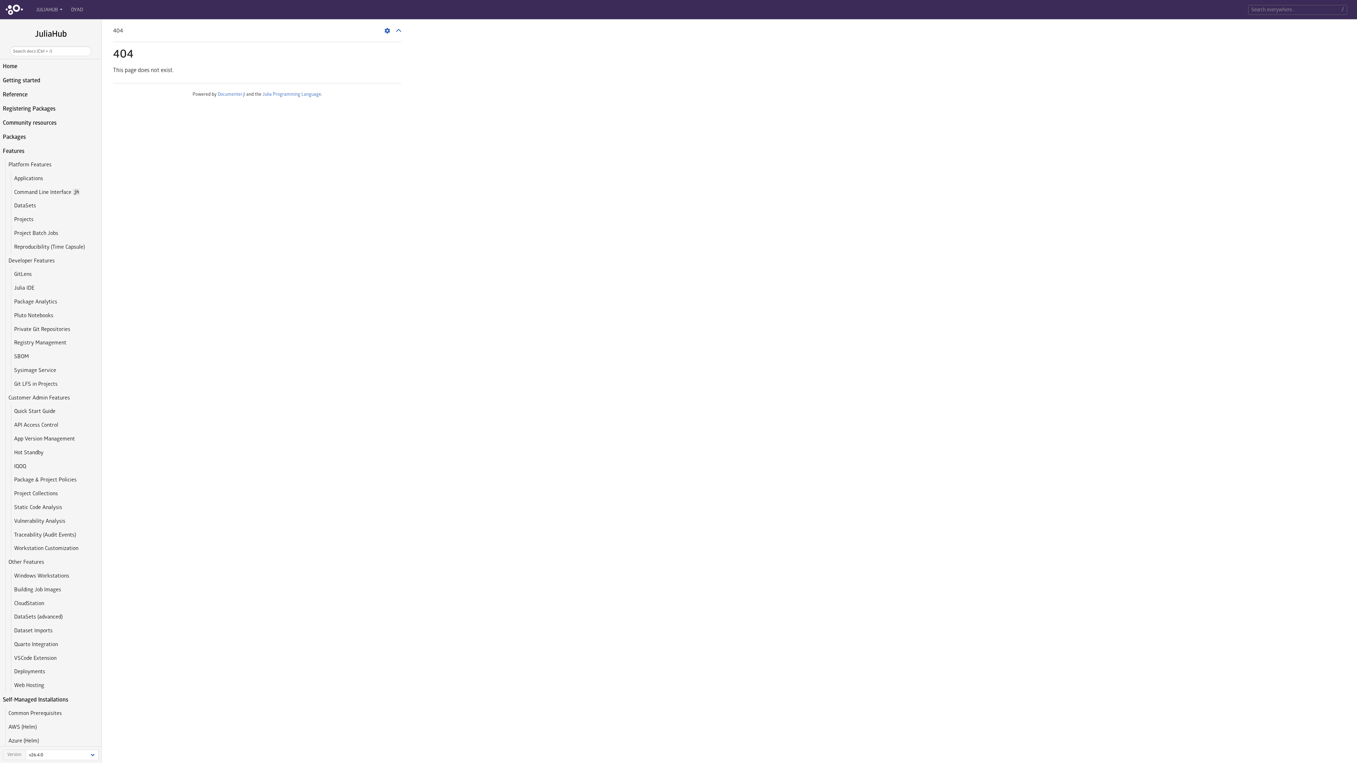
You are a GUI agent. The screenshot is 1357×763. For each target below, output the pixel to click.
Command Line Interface (46, 192)
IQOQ (20, 466)
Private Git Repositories (42, 329)
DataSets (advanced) (38, 617)
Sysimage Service (35, 370)
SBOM (21, 356)
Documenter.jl (231, 94)
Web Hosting (29, 685)
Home (10, 66)
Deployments (29, 671)
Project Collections (36, 493)
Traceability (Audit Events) (45, 535)
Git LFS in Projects (36, 384)
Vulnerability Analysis (39, 521)
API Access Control (36, 425)
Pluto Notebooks (33, 315)
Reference (15, 94)
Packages (14, 137)
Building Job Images (37, 589)
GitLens (23, 274)
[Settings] (387, 31)
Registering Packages (29, 108)
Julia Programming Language (292, 94)
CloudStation (29, 603)
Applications (28, 178)
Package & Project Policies (45, 480)
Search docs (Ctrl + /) (32, 51)
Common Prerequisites (35, 713)
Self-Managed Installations (35, 699)
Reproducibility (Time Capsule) (49, 247)
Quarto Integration (36, 644)
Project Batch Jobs (36, 233)
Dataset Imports (33, 630)
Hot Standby (28, 452)
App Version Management (44, 439)
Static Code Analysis (38, 507)
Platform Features (30, 164)
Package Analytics (35, 301)
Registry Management (40, 342)
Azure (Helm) (23, 741)
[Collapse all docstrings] (398, 31)
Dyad (77, 10)
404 (123, 54)
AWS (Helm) (22, 727)
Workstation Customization (46, 548)
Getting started (21, 80)
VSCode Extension (35, 658)
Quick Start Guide (34, 411)
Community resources (30, 122)
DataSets (25, 205)
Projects (24, 219)
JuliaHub (47, 10)
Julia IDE (24, 288)
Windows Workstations (41, 576)
